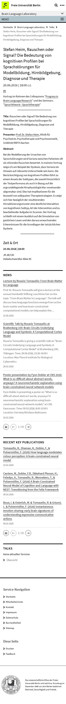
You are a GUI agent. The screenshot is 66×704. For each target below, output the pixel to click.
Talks (51, 27)
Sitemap (10, 628)
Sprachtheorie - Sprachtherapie (22, 104)
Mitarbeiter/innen (14, 601)
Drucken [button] (10, 648)
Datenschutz (12, 617)
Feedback (10, 653)
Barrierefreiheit (13, 622)
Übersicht (12, 560)
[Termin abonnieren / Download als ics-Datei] (33, 91)
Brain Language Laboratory (31, 27)
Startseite (8, 27)
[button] (6, 427)
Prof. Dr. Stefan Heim (27, 134)
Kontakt (10, 607)
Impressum (11, 612)
